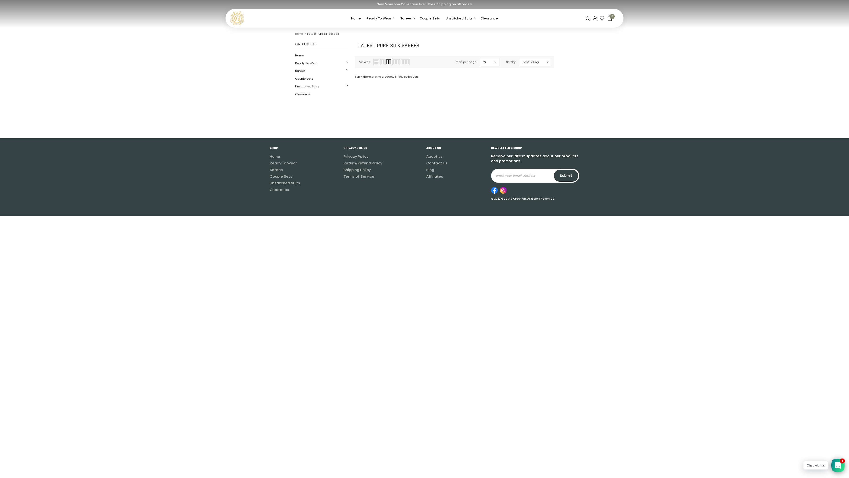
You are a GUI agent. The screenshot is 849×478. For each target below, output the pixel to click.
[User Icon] (595, 18)
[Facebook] (494, 189)
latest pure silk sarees (323, 34)
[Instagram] (503, 189)
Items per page (465, 62)
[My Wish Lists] (602, 18)
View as (364, 62)
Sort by (511, 62)
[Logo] (246, 18)
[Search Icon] (588, 18)
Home (299, 34)
